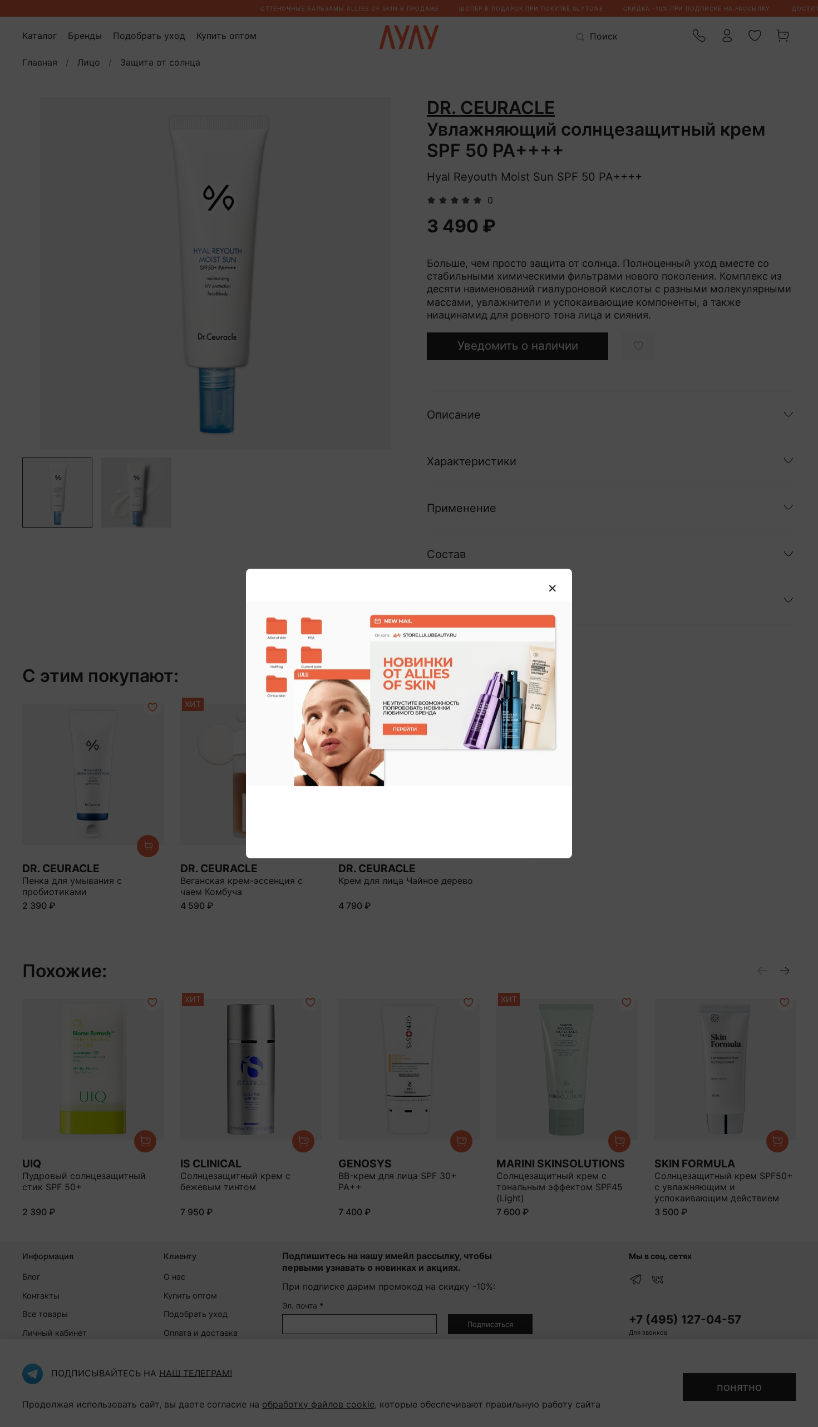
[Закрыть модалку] (553, 588)
